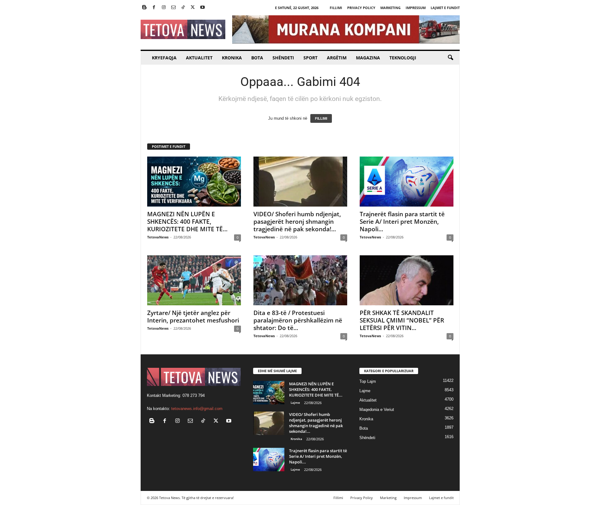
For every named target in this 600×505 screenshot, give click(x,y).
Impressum (416, 7)
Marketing (390, 7)
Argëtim (337, 58)
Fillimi (336, 7)
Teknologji (402, 58)
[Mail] (173, 7)
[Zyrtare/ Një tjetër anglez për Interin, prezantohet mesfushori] (194, 280)
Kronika (232, 58)
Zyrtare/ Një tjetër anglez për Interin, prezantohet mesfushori (193, 316)
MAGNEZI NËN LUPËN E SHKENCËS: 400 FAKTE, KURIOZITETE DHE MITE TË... (187, 221)
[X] (193, 7)
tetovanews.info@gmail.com (196, 408)
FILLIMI (321, 118)
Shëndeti (283, 58)
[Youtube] (202, 7)
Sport (310, 58)
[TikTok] (183, 7)
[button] (450, 58)
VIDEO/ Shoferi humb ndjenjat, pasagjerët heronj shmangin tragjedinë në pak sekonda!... (297, 221)
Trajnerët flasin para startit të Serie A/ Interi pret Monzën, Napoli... (402, 221)
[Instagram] (164, 7)
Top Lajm (367, 381)
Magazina (368, 58)
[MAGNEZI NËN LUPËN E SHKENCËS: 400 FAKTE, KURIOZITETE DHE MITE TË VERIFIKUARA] (194, 182)
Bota (257, 58)
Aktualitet (199, 58)
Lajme (295, 402)
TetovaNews (157, 237)
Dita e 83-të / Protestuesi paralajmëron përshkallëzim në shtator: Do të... (297, 320)
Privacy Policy (361, 7)
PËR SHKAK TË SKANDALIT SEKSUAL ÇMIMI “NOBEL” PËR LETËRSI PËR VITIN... (402, 320)
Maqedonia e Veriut (376, 409)
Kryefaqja (164, 58)
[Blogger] (144, 7)
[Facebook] (154, 7)
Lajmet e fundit (445, 7)
